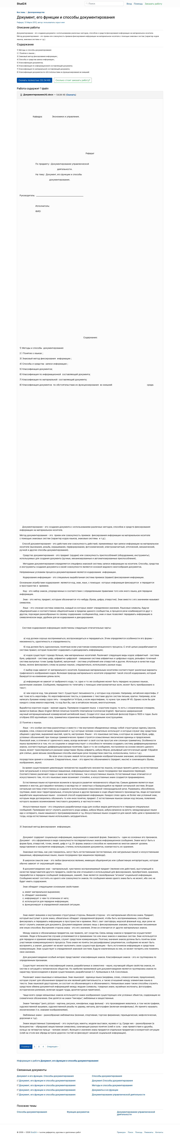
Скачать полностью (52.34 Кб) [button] (34, 80)
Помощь (138, 3)
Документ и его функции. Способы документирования (45, 1076)
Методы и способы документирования (112, 1085)
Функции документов (78, 1112)
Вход (129, 3)
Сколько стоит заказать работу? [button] (73, 80)
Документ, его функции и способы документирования (47, 1080)
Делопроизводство (36, 12)
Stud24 (34, 1132)
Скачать (71, 94)
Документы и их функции (105, 1090)
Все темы (21, 12)
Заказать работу (153, 3)
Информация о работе (57, 1060)
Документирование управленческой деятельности (118, 1094)
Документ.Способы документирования (112, 1080)
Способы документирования (107, 1076)
